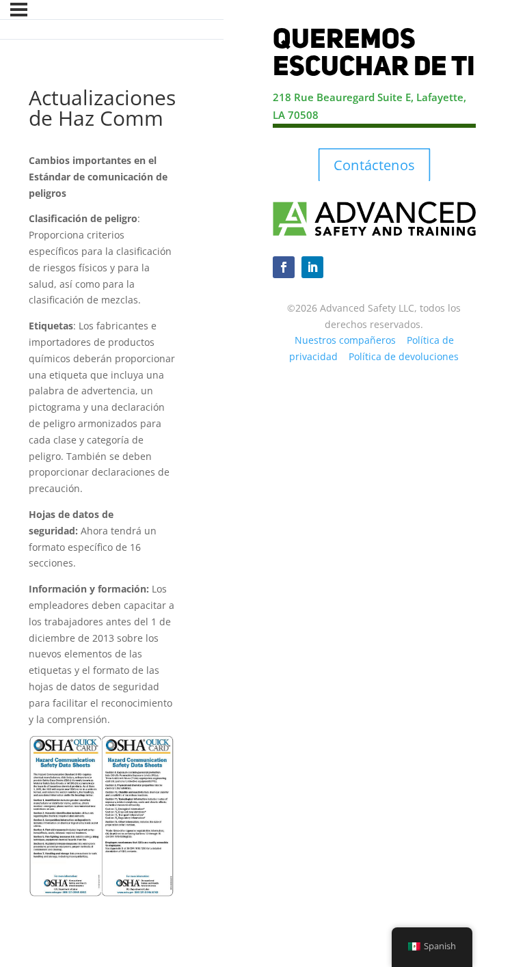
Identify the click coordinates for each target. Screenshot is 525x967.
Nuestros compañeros (345, 339)
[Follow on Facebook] (284, 267)
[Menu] (19, 9)
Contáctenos (374, 165)
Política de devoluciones (404, 356)
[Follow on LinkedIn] (312, 267)
